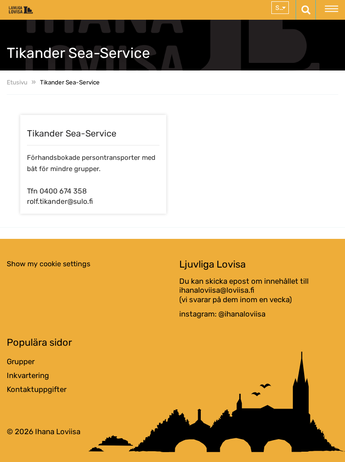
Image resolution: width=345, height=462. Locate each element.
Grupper (21, 361)
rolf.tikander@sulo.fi (60, 201)
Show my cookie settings (48, 264)
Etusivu (17, 82)
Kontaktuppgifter (36, 389)
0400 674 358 (63, 191)
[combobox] (280, 7)
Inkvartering (28, 375)
